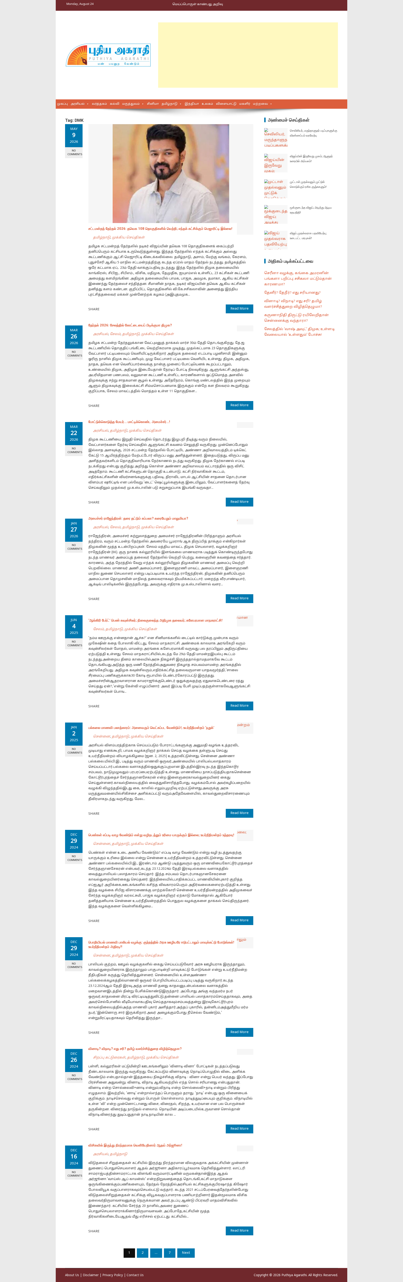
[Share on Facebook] (104, 309)
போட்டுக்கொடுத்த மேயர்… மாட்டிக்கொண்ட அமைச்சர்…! (129, 422)
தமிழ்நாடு (169, 104)
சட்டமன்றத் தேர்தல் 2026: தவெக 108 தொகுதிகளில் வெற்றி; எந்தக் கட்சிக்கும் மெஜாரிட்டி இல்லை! (160, 229)
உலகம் (207, 104)
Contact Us (135, 1275)
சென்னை (101, 737)
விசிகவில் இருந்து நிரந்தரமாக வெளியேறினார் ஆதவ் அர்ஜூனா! (135, 1145)
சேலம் (115, 334)
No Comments (74, 152)
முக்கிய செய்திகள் (128, 238)
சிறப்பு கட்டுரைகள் (109, 1058)
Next (186, 1253)
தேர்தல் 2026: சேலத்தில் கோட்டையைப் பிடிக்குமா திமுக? (130, 325)
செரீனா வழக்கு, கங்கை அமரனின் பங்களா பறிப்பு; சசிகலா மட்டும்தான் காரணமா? (298, 279)
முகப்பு (62, 104)
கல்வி (114, 104)
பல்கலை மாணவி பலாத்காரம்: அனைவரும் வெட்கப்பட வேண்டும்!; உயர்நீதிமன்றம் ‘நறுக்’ (151, 728)
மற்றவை (260, 104)
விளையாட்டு (226, 104)
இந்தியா (192, 104)
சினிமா (153, 104)
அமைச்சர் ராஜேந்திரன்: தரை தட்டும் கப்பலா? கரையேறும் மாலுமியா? (138, 518)
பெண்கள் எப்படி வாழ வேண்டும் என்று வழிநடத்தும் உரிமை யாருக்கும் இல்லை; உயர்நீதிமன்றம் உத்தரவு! (161, 835)
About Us (72, 1275)
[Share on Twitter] (109, 309)
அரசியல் (78, 104)
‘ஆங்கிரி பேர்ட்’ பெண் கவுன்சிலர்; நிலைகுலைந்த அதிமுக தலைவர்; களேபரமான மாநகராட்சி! (155, 620)
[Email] (119, 309)
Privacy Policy (112, 1275)
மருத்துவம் (131, 104)
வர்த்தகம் (99, 104)
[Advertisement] (248, 55)
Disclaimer (91, 1275)
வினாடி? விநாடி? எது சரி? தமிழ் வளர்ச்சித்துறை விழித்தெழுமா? (135, 1049)
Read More (239, 309)
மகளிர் (244, 104)
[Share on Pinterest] (114, 309)
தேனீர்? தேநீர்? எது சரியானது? (292, 293)
